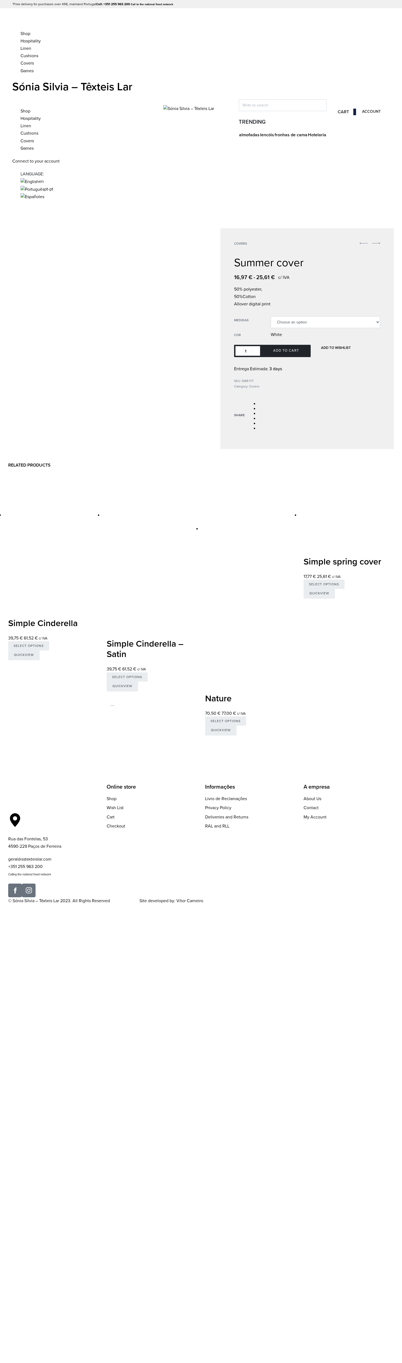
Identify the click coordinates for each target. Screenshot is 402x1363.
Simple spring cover (342, 562)
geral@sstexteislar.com (29, 859)
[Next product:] (376, 246)
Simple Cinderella (43, 623)
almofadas (249, 135)
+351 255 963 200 (25, 866)
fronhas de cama (291, 135)
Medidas (241, 320)
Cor (237, 335)
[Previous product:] (364, 246)
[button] (364, 243)
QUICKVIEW (24, 655)
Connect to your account (36, 161)
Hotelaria (317, 135)
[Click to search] (241, 115)
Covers (240, 243)
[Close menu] (14, 98)
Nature (218, 698)
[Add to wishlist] (10, 663)
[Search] (241, 88)
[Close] (241, 95)
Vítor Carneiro (189, 901)
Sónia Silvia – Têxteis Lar (72, 86)
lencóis (267, 135)
